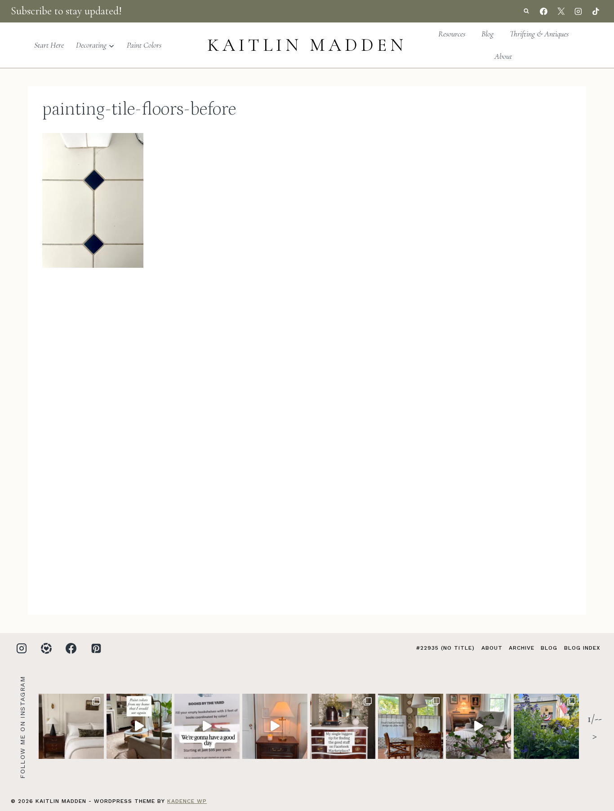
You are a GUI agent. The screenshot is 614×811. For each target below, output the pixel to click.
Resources (451, 34)
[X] (561, 11)
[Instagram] (578, 11)
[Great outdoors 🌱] (546, 726)
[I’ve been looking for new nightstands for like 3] (274, 726)
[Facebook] (544, 11)
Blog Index (582, 648)
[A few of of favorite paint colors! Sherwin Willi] (139, 726)
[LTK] (46, 648)
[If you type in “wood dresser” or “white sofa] (342, 726)
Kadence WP (187, 801)
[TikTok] (595, 11)
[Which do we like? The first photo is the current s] (71, 726)
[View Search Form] (526, 11)
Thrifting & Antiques (539, 34)
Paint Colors (144, 45)
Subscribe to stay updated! (66, 11)
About (503, 56)
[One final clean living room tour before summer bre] (478, 726)
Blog (487, 34)
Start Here (49, 45)
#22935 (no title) (445, 648)
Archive (521, 648)
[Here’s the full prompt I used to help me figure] (410, 726)
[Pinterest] (96, 648)
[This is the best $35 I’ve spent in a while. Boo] (207, 726)
